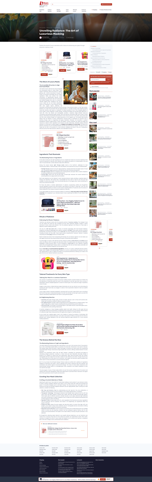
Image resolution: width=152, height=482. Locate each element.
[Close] (97, 204)
